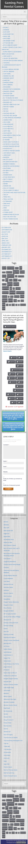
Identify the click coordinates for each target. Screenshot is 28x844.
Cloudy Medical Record (11, 69)
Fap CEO (5, 111)
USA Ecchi (6, 205)
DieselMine (6, 87)
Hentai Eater (7, 133)
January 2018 (6, 247)
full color (4, 284)
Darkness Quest (8, 78)
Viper (5, 208)
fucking (19, 280)
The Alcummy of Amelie (11, 190)
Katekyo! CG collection (11, 144)
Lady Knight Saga (9, 153)
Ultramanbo (7, 201)
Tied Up (5, 194)
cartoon (10, 276)
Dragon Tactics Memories (11, 89)
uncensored (23, 304)
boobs (22, 272)
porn (10, 300)
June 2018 (5, 236)
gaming (5, 288)
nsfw (22, 296)
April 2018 (5, 241)
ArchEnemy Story (9, 41)
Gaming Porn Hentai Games (14, 4)
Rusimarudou (7, 181)
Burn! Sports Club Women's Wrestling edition (12, 554)
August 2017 (6, 258)
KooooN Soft (7, 148)
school (22, 300)
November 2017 (7, 252)
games (16, 284)
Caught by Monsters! (10, 58)
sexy (7, 304)
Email (5, 466)
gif (11, 288)
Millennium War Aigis (10, 161)
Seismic (5, 183)
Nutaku (5, 172)
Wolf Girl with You (9, 216)
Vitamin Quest (8, 212)
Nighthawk (7, 168)
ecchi (3, 280)
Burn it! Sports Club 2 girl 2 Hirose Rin (12, 549)
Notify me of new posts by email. (11, 485)
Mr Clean (12, 394)
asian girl (3, 272)
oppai (4, 300)
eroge (10, 280)
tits (18, 304)
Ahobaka (6, 30)
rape (15, 300)
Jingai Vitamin (7, 137)
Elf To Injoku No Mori (10, 98)
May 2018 (5, 238)
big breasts (9, 272)
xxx (3, 308)
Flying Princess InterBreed (12, 117)
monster (16, 296)
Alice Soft (6, 32)
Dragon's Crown (8, 91)
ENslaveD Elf (7, 102)
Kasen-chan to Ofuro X (11, 142)
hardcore (5, 292)
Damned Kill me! (8, 76)
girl (14, 288)
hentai (12, 292)
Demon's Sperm (8, 82)
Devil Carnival (8, 84)
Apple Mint (6, 38)
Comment (6, 444)
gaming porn (7, 120)
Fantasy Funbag (8, 106)
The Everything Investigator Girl (14, 192)
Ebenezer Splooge (21, 842)
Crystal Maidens (8, 71)
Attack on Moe (8, 43)
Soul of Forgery (8, 188)
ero (7, 280)
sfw (10, 304)
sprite (13, 304)
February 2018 (6, 245)
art (21, 268)
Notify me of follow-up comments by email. (12, 479)
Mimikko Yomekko (9, 164)
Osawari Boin (7, 175)
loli (8, 296)
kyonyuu (4, 296)
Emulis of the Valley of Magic (13, 100)
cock (16, 276)
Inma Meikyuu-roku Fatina (12, 135)
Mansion (6, 157)
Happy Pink (6, 131)
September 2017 (7, 256)
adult (4, 268)
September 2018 (7, 230)
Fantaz (5, 109)
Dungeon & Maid (8, 95)
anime (16, 268)
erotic (15, 280)
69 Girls (5, 27)
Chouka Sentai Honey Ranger (12, 60)
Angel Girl (6, 36)
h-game (18, 288)
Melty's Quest (8, 159)
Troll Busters (8, 199)
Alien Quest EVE (8, 34)
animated (10, 268)
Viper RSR (6, 210)
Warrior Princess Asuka (11, 214)
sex (3, 304)
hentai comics (21, 840)
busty (4, 276)
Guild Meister (7, 126)
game (9, 284)
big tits (16, 272)
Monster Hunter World (11, 166)
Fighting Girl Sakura (10, 115)
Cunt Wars (6, 74)
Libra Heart (7, 155)
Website (5, 472)
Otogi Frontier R (9, 177)
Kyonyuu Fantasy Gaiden (11, 150)
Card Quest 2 (7, 56)
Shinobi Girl (7, 186)
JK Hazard (6, 139)
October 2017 (6, 254)
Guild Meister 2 (8, 128)
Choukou (6, 63)
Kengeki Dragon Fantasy (11, 146)
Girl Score (6, 122)
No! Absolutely (8, 170)
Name (5, 461)
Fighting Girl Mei (9, 113)
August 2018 (6, 232)
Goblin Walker (8, 124)
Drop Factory (7, 93)
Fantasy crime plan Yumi (11, 104)
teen (16, 304)
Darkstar (6, 80)
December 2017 (6, 249)
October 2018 (6, 227)
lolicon (11, 296)
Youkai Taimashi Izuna (10, 219)
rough (19, 300)
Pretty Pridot (8, 179)
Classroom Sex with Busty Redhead (11, 571)
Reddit (21, 406)
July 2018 (5, 234)
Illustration (20, 292)
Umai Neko (6, 203)
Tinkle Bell (7, 197)
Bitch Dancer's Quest (10, 45)
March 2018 (5, 243)
